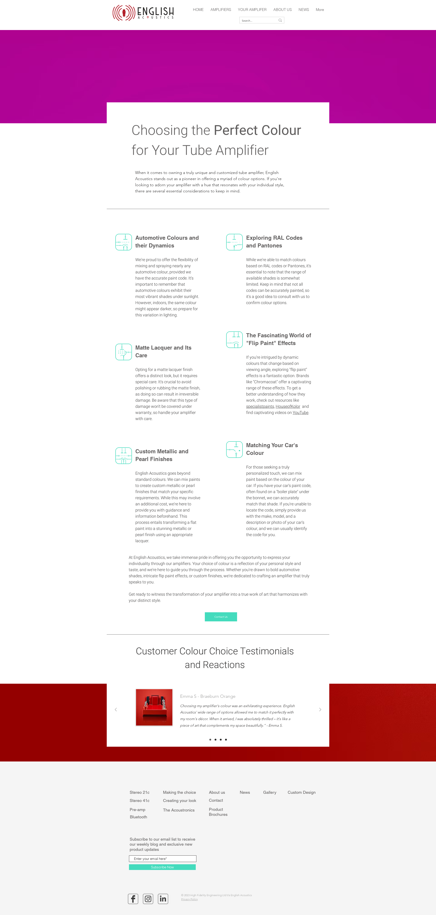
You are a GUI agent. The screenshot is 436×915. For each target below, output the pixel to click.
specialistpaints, (260, 406)
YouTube (300, 413)
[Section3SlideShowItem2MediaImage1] (215, 740)
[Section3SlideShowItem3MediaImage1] (221, 740)
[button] (221, 9)
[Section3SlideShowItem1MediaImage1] (210, 740)
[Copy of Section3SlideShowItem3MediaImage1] (226, 740)
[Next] (320, 710)
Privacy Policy (189, 899)
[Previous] (116, 710)
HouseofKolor (288, 406)
